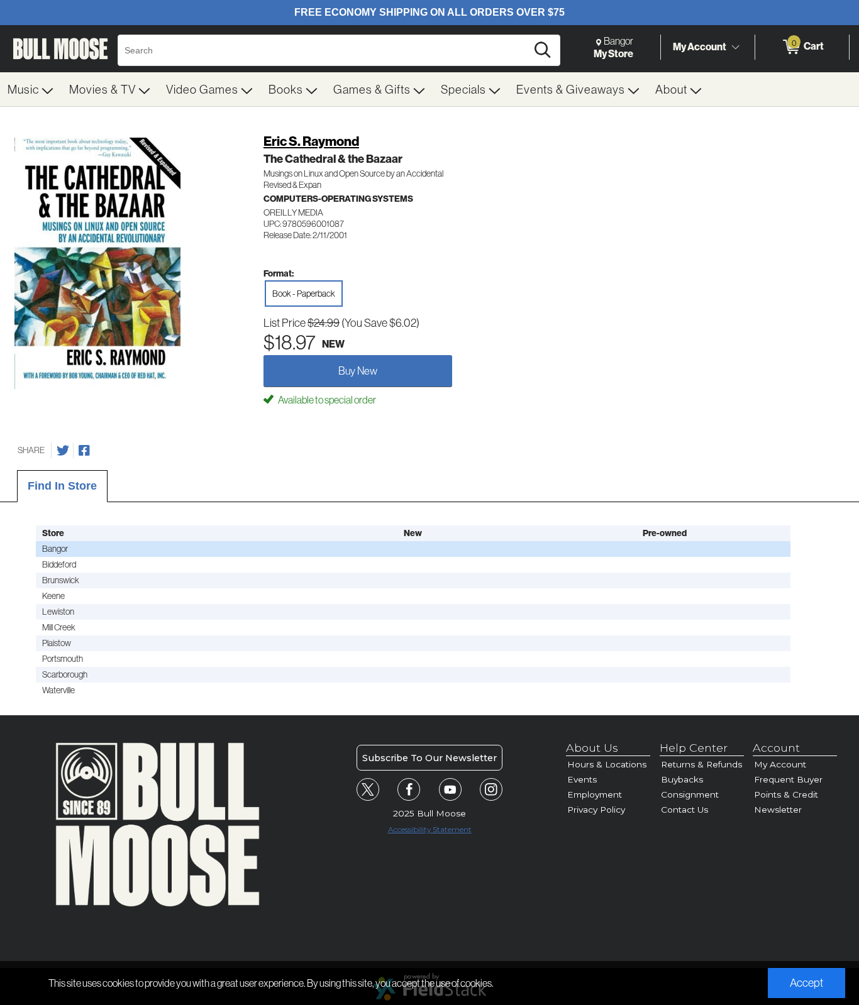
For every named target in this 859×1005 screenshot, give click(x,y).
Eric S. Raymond (311, 141)
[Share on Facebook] (84, 450)
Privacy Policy (596, 810)
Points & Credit (786, 794)
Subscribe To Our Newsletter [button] (429, 758)
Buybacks (682, 779)
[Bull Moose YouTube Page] (450, 789)
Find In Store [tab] (62, 486)
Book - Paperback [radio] (303, 293)
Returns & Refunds (701, 764)
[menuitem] (31, 89)
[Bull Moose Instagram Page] (491, 789)
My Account (699, 46)
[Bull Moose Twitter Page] (367, 789)
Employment (594, 794)
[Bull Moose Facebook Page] (408, 789)
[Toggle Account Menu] (735, 47)
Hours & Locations (606, 764)
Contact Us (684, 810)
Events (582, 779)
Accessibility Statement (430, 829)
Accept (806, 982)
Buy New (357, 370)
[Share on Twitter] (63, 450)
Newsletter (778, 810)
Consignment (690, 794)
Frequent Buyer (788, 779)
